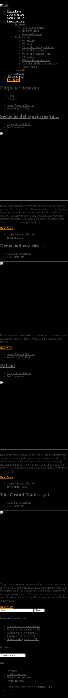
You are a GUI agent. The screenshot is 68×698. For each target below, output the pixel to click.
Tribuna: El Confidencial (36, 60)
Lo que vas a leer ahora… (22, 632)
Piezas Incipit (29, 66)
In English (13, 79)
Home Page (14, 11)
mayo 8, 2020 (15, 237)
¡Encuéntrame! (15, 76)
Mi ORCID (28, 40)
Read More (6, 228)
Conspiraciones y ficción (21, 636)
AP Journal (28, 56)
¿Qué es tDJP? (15, 14)
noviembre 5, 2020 (18, 108)
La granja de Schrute (19, 124)
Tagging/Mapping (32, 34)
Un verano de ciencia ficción (23, 626)
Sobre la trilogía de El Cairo (23, 639)
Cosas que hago (16, 21)
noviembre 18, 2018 (18, 486)
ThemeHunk (45, 686)
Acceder (12, 670)
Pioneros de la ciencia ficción (24, 629)
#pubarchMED (30, 30)
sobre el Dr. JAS (16, 17)
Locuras (19, 73)
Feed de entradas (16, 674)
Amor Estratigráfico (33, 27)
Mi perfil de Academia (34, 50)
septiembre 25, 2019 (18, 357)
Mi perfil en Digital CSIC (36, 53)
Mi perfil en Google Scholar (38, 47)
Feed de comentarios (19, 677)
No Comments (15, 127)
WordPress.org (15, 680)
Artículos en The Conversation (39, 63)
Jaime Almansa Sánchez (21, 105)
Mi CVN (27, 43)
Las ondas (20, 70)
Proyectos (20, 24)
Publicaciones (22, 37)
